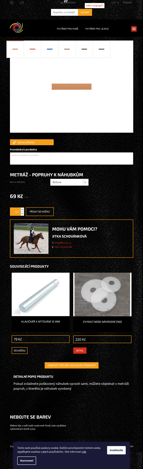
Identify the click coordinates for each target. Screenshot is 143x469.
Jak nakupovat (68, 2)
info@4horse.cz (63, 243)
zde (84, 452)
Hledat (85, 12)
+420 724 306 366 (63, 247)
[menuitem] (68, 29)
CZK (114, 2)
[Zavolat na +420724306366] (15, 2)
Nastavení (26, 461)
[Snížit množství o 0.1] (22, 214)
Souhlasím (116, 450)
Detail (80, 350)
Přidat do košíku (40, 211)
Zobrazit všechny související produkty (71, 365)
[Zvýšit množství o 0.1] (22, 210)
